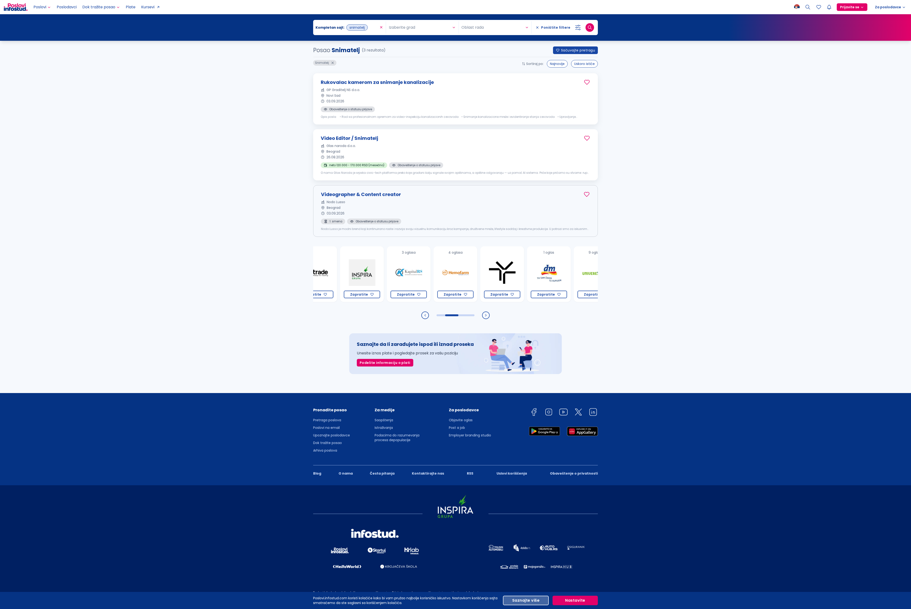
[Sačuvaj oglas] (587, 82)
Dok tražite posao (327, 442)
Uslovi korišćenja (512, 473)
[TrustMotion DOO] (479, 274)
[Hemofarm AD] (432, 274)
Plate (130, 7)
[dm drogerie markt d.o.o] (526, 274)
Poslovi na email (326, 427)
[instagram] (548, 412)
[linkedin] (593, 412)
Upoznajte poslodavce (331, 435)
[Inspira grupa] (339, 274)
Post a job (457, 427)
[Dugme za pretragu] (590, 27)
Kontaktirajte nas (428, 473)
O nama (346, 473)
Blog (317, 473)
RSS (470, 473)
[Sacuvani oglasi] (818, 7)
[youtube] (563, 412)
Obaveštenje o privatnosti (574, 473)
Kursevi (147, 7)
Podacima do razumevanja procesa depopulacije (397, 437)
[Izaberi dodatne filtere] (578, 27)
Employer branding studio (470, 435)
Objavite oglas (461, 420)
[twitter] (578, 412)
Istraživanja (384, 427)
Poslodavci (67, 7)
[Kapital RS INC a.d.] (386, 274)
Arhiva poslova (325, 450)
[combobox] (347, 27)
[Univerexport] (573, 274)
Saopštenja (384, 420)
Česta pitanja (382, 473)
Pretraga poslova (327, 420)
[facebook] (534, 412)
